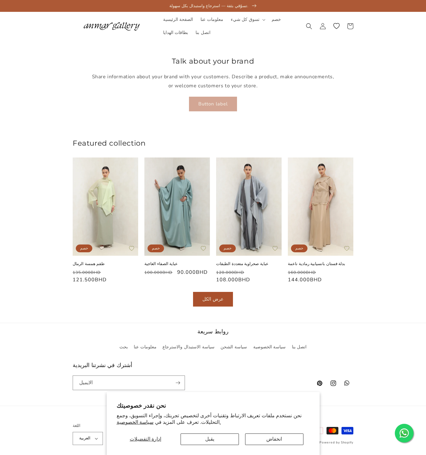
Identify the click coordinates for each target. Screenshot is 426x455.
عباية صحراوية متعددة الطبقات (242, 263)
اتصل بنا (299, 347)
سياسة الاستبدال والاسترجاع (188, 347)
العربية (84, 438)
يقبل (209, 439)
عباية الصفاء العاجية (161, 263)
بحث (123, 347)
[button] (247, 19)
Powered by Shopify (336, 442)
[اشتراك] (178, 382)
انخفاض (274, 439)
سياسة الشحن (233, 347)
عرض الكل (213, 299)
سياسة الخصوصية (269, 347)
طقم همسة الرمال (88, 263)
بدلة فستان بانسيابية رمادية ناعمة (316, 263)
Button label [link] (213, 104)
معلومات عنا (145, 347)
